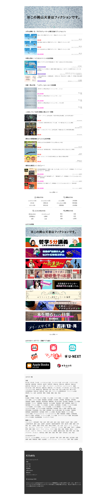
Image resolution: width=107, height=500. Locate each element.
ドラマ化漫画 (29, 406)
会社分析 (52, 437)
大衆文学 (39, 384)
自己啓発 (72, 437)
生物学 (43, 424)
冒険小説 (50, 387)
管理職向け (32, 216)
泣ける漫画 (52, 403)
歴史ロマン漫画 (30, 415)
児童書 (48, 393)
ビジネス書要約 (35, 437)
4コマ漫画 (77, 401)
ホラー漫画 (28, 399)
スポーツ (33, 431)
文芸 (27, 380)
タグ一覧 (28, 466)
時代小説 (45, 205)
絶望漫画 (49, 410)
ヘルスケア (54, 427)
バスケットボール (47, 431)
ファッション (39, 427)
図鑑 (52, 393)
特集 (27, 461)
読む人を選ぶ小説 (64, 389)
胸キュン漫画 (62, 408)
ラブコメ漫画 (29, 413)
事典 (44, 393)
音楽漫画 (44, 399)
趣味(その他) (61, 431)
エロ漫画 (51, 405)
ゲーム (47, 429)
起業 (32, 218)
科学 (75, 216)
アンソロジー (50, 386)
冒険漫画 (28, 401)
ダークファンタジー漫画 (64, 415)
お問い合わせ (29, 470)
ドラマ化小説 (65, 387)
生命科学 (48, 424)
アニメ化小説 (57, 387)
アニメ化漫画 (44, 405)
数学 (35, 424)
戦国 (38, 425)
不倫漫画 (73, 410)
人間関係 (78, 427)
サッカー (28, 431)
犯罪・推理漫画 (66, 403)
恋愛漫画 (61, 205)
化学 (44, 422)
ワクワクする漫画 (40, 408)
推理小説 (42, 391)
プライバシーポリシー (31, 474)
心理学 (75, 218)
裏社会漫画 (75, 415)
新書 (78, 431)
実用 (77, 437)
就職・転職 (28, 439)
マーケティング (46, 214)
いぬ (58, 425)
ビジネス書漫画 (56, 406)
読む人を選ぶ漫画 (57, 410)
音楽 (59, 429)
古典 (34, 387)
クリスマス (28, 432)
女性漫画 (50, 399)
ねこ (27, 427)
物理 (74, 424)
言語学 (62, 422)
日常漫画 (73, 399)
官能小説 (73, 384)
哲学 (61, 216)
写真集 (67, 429)
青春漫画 (58, 403)
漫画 (27, 396)
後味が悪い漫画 (71, 408)
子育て (72, 427)
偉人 (30, 425)
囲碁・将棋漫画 (61, 413)
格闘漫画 (39, 403)
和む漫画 (58, 412)
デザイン (39, 431)
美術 (67, 431)
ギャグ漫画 (43, 398)
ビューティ (32, 427)
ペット (70, 425)
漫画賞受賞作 (34, 412)
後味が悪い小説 (47, 389)
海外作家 (28, 384)
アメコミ (34, 403)
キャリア (28, 437)
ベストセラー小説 (30, 389)
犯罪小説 (36, 391)
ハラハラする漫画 (46, 406)
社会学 (67, 422)
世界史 (34, 425)
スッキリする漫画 (72, 405)
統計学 (66, 424)
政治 (39, 424)
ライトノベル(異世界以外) (59, 391)
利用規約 (28, 468)
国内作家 (33, 384)
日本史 (42, 425)
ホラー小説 (32, 205)
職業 (39, 439)
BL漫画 (27, 398)
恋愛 (30, 429)
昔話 (59, 393)
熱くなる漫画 (66, 410)
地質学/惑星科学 (56, 424)
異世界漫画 (45, 401)
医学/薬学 (36, 422)
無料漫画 (28, 405)
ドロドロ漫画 (37, 406)
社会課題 (44, 439)
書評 (60, 432)
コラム (76, 429)
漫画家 (33, 401)
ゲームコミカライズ (39, 413)
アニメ (42, 429)
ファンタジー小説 (45, 200)
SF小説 (32, 203)
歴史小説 (61, 384)
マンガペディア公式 (48, 417)
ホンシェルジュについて (32, 459)
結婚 (68, 427)
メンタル (60, 427)
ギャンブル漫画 (30, 417)
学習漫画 (56, 408)
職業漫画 (51, 401)
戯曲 (74, 386)
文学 (78, 424)
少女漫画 (74, 205)
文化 (70, 432)
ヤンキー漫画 (69, 412)
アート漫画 (54, 415)
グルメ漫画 (50, 398)
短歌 (46, 391)
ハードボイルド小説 (45, 382)
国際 (46, 432)
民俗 (73, 432)
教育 (65, 427)
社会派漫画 (35, 410)
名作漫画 (42, 412)
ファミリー (47, 427)
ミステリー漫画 (37, 399)
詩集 (44, 386)
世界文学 (50, 384)
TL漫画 (37, 398)
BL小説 (27, 382)
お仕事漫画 (57, 405)
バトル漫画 (61, 200)
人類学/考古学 (29, 424)
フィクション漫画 (45, 415)
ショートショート (67, 386)
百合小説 (33, 386)
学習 (57, 437)
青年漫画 (74, 203)
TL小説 (37, 382)
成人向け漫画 (58, 401)
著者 (72, 439)
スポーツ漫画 (57, 398)
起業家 (76, 439)
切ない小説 (55, 389)
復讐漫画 (28, 412)
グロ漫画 (64, 405)
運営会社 (28, 472)
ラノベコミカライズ (50, 413)
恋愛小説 (45, 203)
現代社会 (42, 432)
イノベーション (62, 439)
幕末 (46, 425)
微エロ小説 (73, 389)
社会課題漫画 (38, 417)
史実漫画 (37, 415)
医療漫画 (71, 401)
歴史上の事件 (52, 425)
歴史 (61, 214)
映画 (56, 429)
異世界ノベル (29, 393)
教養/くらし (29, 420)
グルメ (65, 425)
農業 (71, 424)
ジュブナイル (58, 386)
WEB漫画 (28, 403)
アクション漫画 (35, 405)
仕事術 (45, 216)
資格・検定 (66, 437)
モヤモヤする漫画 (30, 408)
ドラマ (52, 429)
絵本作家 (39, 393)
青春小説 (56, 384)
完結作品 (45, 403)
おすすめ (28, 464)
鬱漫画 (63, 412)
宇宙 (41, 422)
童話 (56, 393)
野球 (71, 431)
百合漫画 (65, 401)
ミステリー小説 (32, 200)
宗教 (61, 218)
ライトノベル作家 (72, 391)
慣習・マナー (36, 429)
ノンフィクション (52, 439)
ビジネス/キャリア (30, 435)
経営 (51, 422)
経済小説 (28, 386)
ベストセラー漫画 (66, 406)
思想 (53, 432)
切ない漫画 (42, 410)
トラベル (75, 425)
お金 (45, 218)
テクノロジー (29, 422)
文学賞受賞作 (29, 391)
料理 (27, 429)
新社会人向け (32, 214)
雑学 (68, 439)
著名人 (71, 429)
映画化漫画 (49, 408)
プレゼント (35, 432)
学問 (48, 422)
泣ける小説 (28, 387)
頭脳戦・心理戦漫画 (71, 413)
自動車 (55, 431)
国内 (50, 432)
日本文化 (65, 432)
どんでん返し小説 (74, 387)
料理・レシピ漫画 (50, 412)
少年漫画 (74, 200)
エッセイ (39, 386)
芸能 (63, 429)
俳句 (50, 391)
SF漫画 (32, 398)
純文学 (45, 384)
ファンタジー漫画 (61, 203)
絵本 (35, 393)
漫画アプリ (74, 403)
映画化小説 (39, 389)
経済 (55, 422)
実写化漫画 (28, 410)
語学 (60, 437)
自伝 (74, 431)
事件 (57, 432)
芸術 (75, 214)
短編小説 (44, 387)
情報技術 (35, 439)
